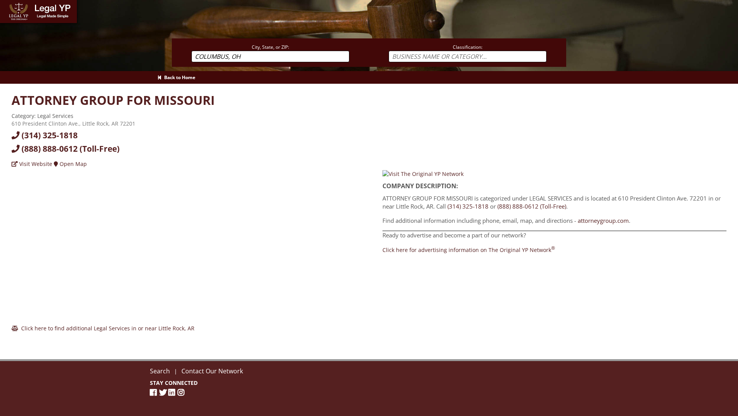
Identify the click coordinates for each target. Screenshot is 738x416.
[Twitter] (163, 392)
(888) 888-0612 (70, 148)
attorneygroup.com (603, 220)
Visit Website (35, 163)
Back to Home (178, 77)
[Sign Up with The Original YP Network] (423, 173)
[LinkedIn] (173, 392)
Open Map (72, 163)
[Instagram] (182, 392)
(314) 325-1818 (49, 135)
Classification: (467, 47)
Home (7, 3)
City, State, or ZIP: (270, 47)
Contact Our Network (212, 371)
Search (160, 371)
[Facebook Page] (154, 392)
